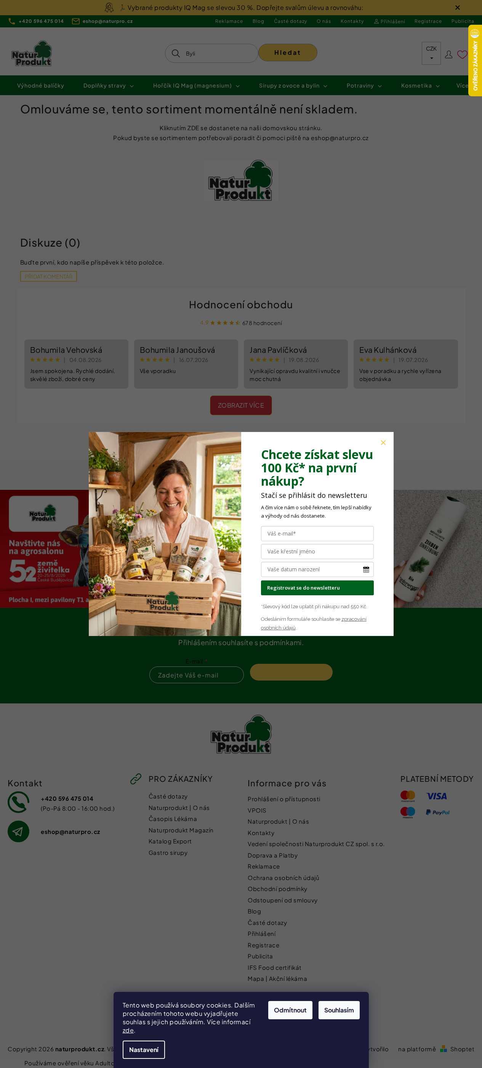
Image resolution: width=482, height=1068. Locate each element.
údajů (289, 628)
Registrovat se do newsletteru (303, 587)
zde (128, 1030)
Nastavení (144, 1050)
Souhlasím (339, 1010)
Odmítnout (290, 1010)
